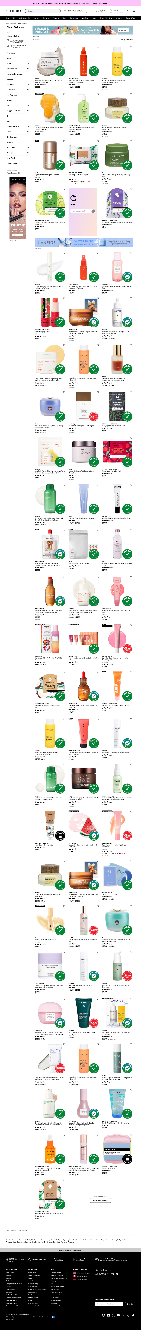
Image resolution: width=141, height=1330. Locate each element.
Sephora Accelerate (11, 1300)
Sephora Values (10, 1281)
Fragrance (56, 18)
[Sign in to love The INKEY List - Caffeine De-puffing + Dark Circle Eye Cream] (131, 485)
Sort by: (126, 40)
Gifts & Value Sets (106, 18)
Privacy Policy (10, 1317)
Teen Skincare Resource (58, 1306)
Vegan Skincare (106, 1240)
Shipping (53, 1281)
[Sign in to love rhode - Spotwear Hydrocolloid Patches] (98, 530)
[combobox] (43, 11)
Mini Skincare (35, 1240)
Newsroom (9, 1275)
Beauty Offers (32, 1295)
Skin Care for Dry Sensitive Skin (45, 1242)
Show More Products (100, 1200)
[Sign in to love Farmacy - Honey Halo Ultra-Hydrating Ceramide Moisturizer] (64, 861)
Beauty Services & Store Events (37, 1289)
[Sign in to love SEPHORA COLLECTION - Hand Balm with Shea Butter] (64, 811)
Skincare (46, 18)
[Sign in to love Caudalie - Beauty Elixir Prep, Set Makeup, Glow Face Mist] (98, 906)
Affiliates (8, 1286)
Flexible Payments (56, 1300)
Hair (64, 18)
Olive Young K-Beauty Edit (21, 18)
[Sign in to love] (131, 47)
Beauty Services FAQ (56, 1292)
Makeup (36, 18)
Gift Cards (119, 18)
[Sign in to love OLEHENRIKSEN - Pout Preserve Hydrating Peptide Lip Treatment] (131, 811)
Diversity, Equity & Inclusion (13, 1297)
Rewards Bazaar (33, 1297)
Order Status (31, 1281)
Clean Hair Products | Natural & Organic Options (85, 1240)
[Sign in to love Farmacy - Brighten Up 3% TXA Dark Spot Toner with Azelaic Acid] (98, 1044)
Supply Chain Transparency (14, 1283)
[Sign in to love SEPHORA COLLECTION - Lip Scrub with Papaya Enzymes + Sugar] (131, 672)
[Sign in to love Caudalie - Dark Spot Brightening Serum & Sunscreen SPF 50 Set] (131, 999)
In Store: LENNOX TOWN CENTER (18, 41)
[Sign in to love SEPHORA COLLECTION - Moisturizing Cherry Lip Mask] (131, 437)
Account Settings (33, 1286)
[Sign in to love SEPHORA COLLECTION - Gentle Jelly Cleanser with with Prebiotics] (131, 1089)
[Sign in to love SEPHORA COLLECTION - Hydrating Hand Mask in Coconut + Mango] (64, 1180)
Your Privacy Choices (45, 1317)
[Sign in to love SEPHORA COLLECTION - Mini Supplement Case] (131, 1135)
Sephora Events (10, 1289)
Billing (52, 1283)
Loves (30, 1300)
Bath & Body (74, 18)
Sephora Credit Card (34, 1275)
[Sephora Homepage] (13, 11)
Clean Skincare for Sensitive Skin (23, 1242)
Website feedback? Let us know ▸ (70, 1250)
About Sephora (10, 1272)
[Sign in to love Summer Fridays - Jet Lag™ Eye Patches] (131, 861)
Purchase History (33, 1283)
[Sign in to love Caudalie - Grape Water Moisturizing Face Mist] (98, 952)
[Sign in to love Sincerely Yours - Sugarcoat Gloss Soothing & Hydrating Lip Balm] (131, 577)
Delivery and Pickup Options (59, 1278)
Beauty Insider (32, 1272)
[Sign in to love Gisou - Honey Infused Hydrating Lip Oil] (64, 906)
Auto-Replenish (32, 1292)
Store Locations (55, 1297)
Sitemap (35, 1317)
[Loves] (128, 11)
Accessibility (54, 1303)
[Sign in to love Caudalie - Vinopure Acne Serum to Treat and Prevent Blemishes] (131, 952)
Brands (94, 18)
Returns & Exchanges (57, 1275)
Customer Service (56, 1272)
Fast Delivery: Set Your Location (19, 46)
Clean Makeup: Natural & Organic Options (54, 1240)
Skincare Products (24, 1240)
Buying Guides (55, 1289)
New (7, 18)
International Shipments (57, 1286)
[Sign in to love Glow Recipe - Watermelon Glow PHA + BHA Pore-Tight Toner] (64, 624)
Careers (8, 1278)
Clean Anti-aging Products (65, 1242)
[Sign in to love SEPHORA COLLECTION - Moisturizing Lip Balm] (64, 298)
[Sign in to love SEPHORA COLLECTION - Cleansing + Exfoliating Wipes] (98, 141)
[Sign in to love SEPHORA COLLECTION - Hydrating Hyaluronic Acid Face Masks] (64, 672)
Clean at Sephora (11, 23)
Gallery (30, 1278)
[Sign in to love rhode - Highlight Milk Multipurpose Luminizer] (64, 141)
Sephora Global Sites (12, 1295)
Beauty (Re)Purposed (12, 1303)
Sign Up (130, 1304)
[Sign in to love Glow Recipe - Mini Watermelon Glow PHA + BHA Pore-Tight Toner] (131, 253)
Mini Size (85, 18)
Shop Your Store (33, 1303)
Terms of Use (19, 1317)
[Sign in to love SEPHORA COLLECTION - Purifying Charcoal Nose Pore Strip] (131, 392)
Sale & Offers (130, 18)
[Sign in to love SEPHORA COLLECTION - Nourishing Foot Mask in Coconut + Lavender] (131, 189)
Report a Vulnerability (12, 1306)
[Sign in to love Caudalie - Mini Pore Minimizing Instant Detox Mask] (98, 999)
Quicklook (50, 75)
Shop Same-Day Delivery (35, 1306)
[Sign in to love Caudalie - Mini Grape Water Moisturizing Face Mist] (131, 719)
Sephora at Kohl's (56, 1295)
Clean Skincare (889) (14, 173)
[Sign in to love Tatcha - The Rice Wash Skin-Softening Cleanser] (98, 485)
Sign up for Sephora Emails (105, 1299)
